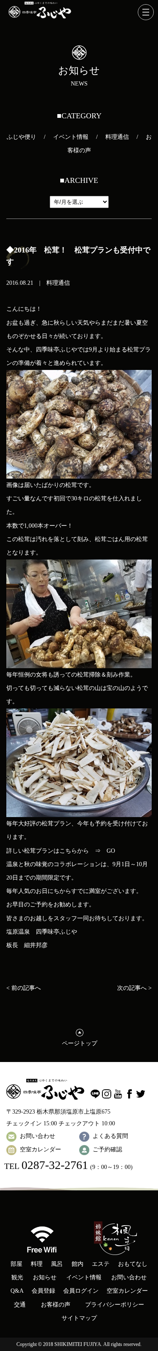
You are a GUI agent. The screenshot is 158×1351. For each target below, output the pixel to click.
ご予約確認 (107, 1149)
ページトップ (79, 1043)
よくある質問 (110, 1136)
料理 (37, 1264)
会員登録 (43, 1291)
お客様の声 (55, 1305)
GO (111, 851)
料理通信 (117, 137)
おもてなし (132, 1264)
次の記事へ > (134, 988)
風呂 (57, 1264)
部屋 (16, 1264)
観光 (17, 1277)
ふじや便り (21, 137)
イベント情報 (70, 137)
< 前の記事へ (23, 988)
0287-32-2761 (54, 1164)
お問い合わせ (37, 1136)
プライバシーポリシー (114, 1305)
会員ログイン (81, 1291)
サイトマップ (79, 1318)
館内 (77, 1264)
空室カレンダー (40, 1149)
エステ (101, 1264)
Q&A (17, 1291)
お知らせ (44, 1277)
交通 (20, 1305)
